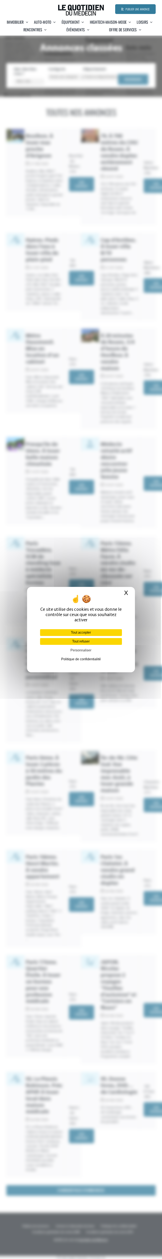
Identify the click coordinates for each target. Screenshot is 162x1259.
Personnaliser (80, 650)
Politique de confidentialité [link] (81, 659)
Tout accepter (81, 632)
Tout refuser (81, 641)
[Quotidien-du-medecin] (81, 6)
